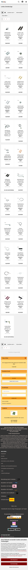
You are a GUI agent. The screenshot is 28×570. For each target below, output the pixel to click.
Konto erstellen (5, 401)
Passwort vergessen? (6, 403)
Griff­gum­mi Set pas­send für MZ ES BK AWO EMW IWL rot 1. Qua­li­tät (7, 303)
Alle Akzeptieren (14, 559)
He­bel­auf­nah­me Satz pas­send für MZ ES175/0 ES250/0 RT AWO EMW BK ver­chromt (7, 205)
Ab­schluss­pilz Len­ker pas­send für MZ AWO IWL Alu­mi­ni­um (20, 107)
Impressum (3, 453)
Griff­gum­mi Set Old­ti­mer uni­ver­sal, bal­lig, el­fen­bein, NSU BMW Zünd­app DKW (20, 83)
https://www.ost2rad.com (8, 536)
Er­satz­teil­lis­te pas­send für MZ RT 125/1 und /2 (14, 417)
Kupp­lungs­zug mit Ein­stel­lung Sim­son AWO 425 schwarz (7, 279)
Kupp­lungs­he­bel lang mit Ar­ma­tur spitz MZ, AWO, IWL (7, 230)
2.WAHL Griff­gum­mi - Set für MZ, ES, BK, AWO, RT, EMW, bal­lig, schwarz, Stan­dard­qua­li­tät (20, 34)
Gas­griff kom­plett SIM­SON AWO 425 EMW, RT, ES (20, 254)
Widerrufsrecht (4, 458)
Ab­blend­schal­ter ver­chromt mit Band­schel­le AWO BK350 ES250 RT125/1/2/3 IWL (7, 34)
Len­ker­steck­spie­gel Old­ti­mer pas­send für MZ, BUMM (7, 156)
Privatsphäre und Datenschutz (7, 468)
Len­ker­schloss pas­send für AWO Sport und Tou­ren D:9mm (7, 328)
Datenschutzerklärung (22, 550)
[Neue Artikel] (25, 358)
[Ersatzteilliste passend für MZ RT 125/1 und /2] (14, 413)
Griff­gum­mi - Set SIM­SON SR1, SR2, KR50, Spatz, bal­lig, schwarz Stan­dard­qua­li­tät (7, 181)
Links (2, 470)
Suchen (14, 378)
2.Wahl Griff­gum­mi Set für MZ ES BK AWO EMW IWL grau (7, 59)
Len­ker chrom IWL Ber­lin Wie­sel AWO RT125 (7, 83)
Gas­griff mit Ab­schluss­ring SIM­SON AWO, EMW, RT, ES (20, 303)
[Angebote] (25, 408)
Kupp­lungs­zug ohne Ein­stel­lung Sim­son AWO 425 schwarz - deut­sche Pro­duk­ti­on (20, 205)
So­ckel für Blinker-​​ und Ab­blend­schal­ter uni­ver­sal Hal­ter (20, 59)
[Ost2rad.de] (3, 2)
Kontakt (2, 456)
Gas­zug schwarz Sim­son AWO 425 (20, 230)
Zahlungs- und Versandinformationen (9, 466)
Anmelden (14, 398)
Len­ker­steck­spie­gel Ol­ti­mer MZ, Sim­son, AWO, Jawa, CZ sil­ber (20, 132)
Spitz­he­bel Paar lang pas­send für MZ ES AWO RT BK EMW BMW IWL (20, 181)
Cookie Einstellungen (5, 473)
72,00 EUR (14, 366)
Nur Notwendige (14, 563)
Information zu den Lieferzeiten (7, 461)
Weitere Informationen (14, 567)
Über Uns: (14, 506)
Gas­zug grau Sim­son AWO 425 (7, 254)
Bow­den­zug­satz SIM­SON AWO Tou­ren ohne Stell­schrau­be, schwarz (7, 132)
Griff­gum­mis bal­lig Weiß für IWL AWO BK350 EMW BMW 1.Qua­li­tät (7, 107)
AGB (2, 463)
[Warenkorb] (22, 2)
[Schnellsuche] (19, 2)
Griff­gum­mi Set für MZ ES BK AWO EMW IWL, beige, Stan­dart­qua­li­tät (20, 156)
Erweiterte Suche (14, 381)
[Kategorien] (26, 2)
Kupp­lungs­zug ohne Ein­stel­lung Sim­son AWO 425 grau (20, 279)
